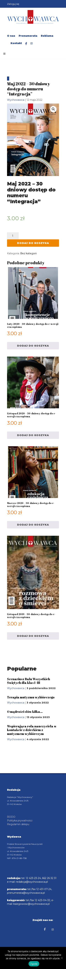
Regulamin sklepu (18, 824)
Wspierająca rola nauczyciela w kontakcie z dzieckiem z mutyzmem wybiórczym (31, 730)
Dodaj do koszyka (33, 243)
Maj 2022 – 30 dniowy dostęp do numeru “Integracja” (28, 89)
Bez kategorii (28, 253)
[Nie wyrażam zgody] (61, 958)
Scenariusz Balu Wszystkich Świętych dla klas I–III (28, 681)
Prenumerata (28, 35)
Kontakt (16, 43)
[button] (53, 109)
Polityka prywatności (19, 820)
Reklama (47, 35)
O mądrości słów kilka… (25, 711)
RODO (11, 816)
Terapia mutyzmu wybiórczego (31, 697)
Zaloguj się (13, 3)
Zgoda (33, 963)
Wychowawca (15, 99)
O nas (11, 35)
